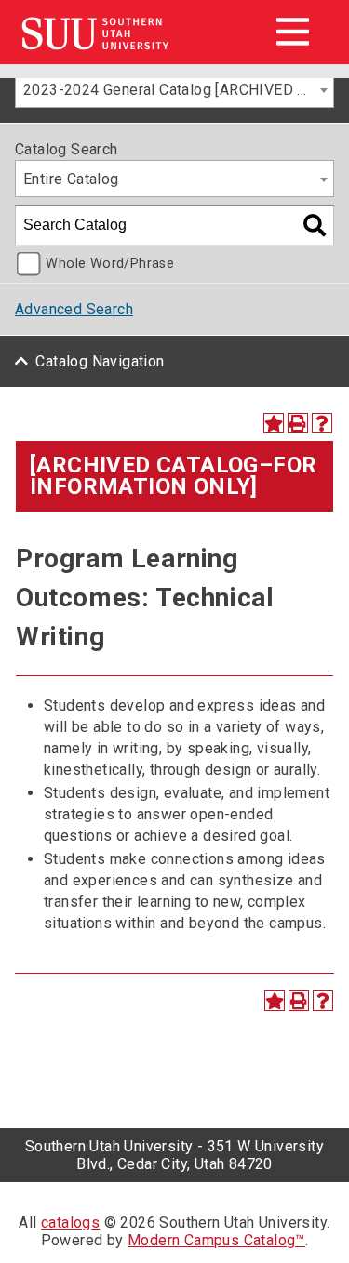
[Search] (314, 225)
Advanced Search (74, 309)
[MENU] (292, 31)
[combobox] (174, 89)
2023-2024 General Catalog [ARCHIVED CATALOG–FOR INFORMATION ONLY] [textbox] (178, 90)
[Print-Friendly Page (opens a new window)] (298, 423)
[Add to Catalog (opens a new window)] (273, 423)
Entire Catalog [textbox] (71, 179)
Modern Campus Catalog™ (216, 1240)
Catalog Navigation (99, 361)
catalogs (70, 1222)
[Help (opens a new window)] (322, 423)
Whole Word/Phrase (110, 264)
